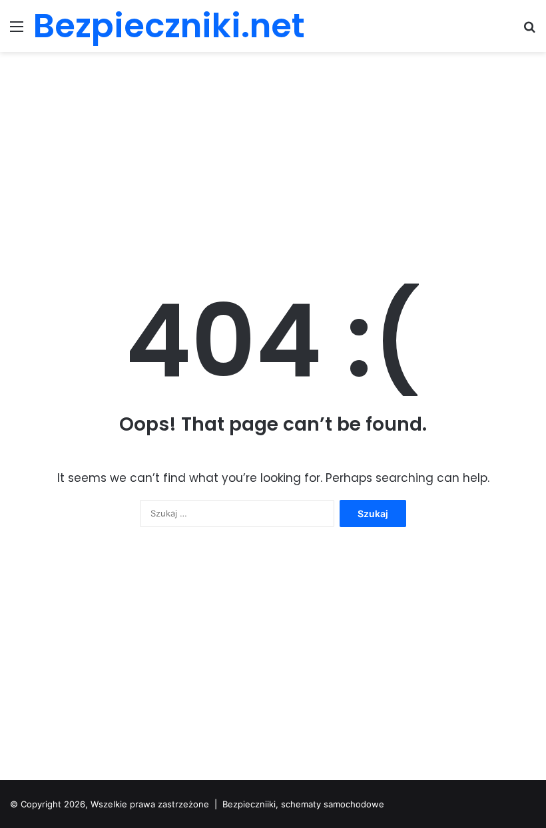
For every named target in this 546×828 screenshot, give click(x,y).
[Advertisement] (273, 158)
